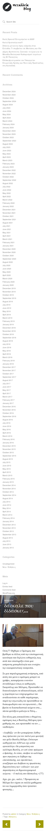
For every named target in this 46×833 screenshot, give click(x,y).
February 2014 (9, 518)
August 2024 (8, 104)
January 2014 (8, 521)
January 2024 (8, 127)
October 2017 (8, 373)
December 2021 (9, 209)
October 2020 (8, 255)
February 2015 (9, 478)
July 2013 (6, 541)
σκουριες (13, 816)
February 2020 (9, 281)
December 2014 (9, 485)
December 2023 (9, 131)
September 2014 (9, 495)
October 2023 (8, 137)
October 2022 (8, 176)
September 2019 (9, 298)
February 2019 (9, 321)
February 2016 (9, 439)
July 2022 (6, 186)
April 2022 (7, 196)
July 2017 (6, 383)
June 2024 (7, 111)
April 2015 (7, 472)
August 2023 (8, 144)
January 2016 (8, 442)
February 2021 (9, 242)
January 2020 (8, 285)
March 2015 (7, 475)
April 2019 (7, 314)
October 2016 (8, 413)
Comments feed (9, 589)
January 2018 (8, 364)
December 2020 (9, 249)
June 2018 (7, 347)
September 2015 (9, 455)
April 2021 (7, 236)
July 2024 (6, 108)
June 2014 (7, 505)
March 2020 (7, 278)
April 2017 (7, 393)
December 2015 (9, 446)
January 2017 (8, 403)
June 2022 (7, 190)
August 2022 (8, 183)
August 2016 (8, 419)
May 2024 (7, 114)
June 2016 (7, 426)
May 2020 (7, 272)
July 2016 (6, 423)
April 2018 (7, 354)
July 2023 (6, 147)
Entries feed (7, 586)
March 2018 (7, 357)
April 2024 (7, 117)
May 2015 (7, 469)
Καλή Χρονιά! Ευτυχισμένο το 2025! (18, 39)
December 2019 (9, 288)
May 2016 (7, 429)
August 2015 (8, 459)
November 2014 (9, 488)
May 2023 (7, 153)
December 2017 (9, 367)
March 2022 (7, 199)
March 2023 (7, 160)
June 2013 (7, 544)
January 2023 (8, 167)
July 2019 (6, 304)
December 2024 (9, 91)
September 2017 (9, 377)
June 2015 (7, 465)
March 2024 (7, 121)
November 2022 (9, 173)
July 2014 (6, 501)
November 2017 (9, 370)
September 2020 (9, 259)
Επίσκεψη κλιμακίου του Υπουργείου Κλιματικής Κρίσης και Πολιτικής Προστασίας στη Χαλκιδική (23, 63)
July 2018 (6, 344)
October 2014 (8, 492)
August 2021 (8, 222)
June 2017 (7, 387)
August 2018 (8, 341)
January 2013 (8, 547)
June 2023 (7, 150)
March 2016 (7, 436)
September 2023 (9, 140)
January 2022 (8, 206)
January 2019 (8, 324)
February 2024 (9, 124)
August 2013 (8, 537)
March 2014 (7, 515)
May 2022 (7, 193)
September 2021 (9, 219)
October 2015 (8, 452)
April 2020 (7, 275)
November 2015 (9, 449)
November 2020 (9, 252)
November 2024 (9, 94)
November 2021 (9, 213)
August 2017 (8, 380)
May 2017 (7, 390)
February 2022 (9, 203)
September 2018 (9, 337)
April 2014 (7, 511)
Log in (5, 583)
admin (13, 814)
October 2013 (8, 531)
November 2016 (9, 409)
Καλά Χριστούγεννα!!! (13, 42)
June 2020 (7, 268)
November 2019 (9, 291)
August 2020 (8, 262)
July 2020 (6, 265)
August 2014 (8, 498)
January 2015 (8, 482)
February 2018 (9, 360)
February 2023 (9, 163)
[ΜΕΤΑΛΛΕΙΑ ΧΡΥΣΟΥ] (17, 11)
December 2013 (9, 524)
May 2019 (7, 311)
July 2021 (6, 226)
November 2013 (9, 528)
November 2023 (9, 134)
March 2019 (7, 318)
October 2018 (8, 334)
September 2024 (9, 101)
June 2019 (7, 308)
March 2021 (7, 239)
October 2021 (8, 216)
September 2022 (9, 180)
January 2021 (8, 245)
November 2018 (9, 331)
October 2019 (8, 295)
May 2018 (7, 350)
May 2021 (7, 232)
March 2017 (7, 396)
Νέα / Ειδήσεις (9, 567)
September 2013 (9, 534)
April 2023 (7, 157)
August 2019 (8, 301)
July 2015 (6, 462)
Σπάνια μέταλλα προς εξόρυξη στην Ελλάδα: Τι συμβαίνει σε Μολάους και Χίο (22, 47)
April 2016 (7, 432)
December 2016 (9, 406)
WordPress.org (9, 593)
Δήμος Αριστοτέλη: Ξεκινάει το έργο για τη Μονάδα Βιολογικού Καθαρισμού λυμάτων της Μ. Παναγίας (22, 54)
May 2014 (7, 508)
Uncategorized (8, 563)
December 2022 (9, 170)
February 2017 (9, 400)
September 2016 (9, 416)
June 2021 (7, 229)
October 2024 (8, 98)
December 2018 (9, 327)
